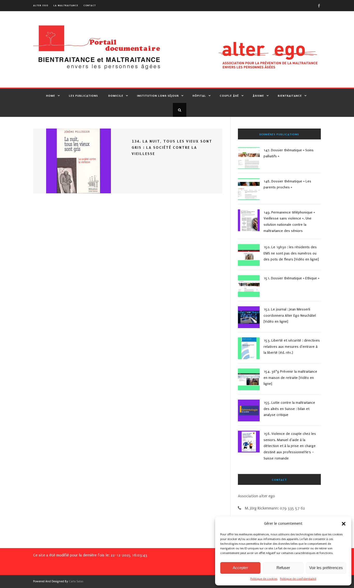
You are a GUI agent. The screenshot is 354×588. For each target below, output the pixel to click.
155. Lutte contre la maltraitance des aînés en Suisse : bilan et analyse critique (289, 409)
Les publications (83, 95)
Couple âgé (229, 95)
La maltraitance (65, 5)
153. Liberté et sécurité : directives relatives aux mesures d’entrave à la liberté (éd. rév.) (292, 346)
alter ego (40, 5)
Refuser (283, 567)
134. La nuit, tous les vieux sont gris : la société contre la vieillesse (172, 147)
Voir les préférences (326, 567)
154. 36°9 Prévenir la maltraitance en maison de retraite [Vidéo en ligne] (290, 378)
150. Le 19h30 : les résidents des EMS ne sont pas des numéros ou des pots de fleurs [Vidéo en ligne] (291, 253)
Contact (89, 5)
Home (50, 95)
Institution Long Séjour (158, 95)
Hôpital (199, 95)
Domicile (115, 95)
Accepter (240, 567)
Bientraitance (290, 95)
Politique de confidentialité (298, 578)
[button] (343, 523)
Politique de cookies (263, 578)
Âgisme (258, 95)
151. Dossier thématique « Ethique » (292, 278)
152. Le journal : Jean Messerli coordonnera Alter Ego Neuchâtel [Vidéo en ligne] (290, 315)
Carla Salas (76, 581)
